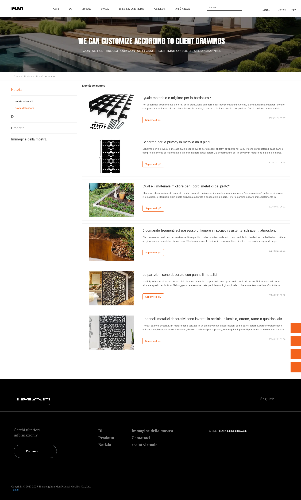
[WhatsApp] (296, 328)
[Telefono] (296, 341)
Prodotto (17, 128)
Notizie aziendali (24, 101)
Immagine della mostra (29, 139)
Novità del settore (24, 108)
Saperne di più (153, 120)
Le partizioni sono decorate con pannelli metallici (179, 275)
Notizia (28, 76)
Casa (16, 76)
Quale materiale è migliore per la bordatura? (176, 98)
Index (16, 489)
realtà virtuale (144, 444)
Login (293, 9)
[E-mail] (296, 354)
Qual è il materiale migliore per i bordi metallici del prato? (186, 186)
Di (12, 117)
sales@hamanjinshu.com (232, 430)
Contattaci (141, 437)
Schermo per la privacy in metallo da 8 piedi (176, 142)
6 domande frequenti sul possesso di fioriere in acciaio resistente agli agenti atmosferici (209, 230)
